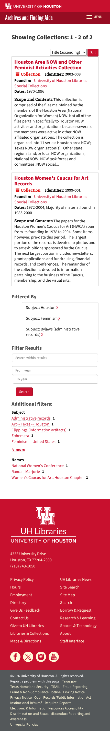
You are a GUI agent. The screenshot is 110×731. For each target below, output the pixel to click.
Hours (15, 587)
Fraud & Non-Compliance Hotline (35, 692)
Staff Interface (72, 641)
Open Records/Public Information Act (62, 697)
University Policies (24, 724)
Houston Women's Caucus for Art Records (51, 181)
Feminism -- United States (34, 441)
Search (66, 602)
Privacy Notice (21, 697)
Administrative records (31, 418)
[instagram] (41, 657)
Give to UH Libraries (27, 626)
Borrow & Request (75, 610)
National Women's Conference (38, 466)
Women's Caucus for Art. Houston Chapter (48, 477)
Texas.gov (69, 681)
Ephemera (21, 436)
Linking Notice (74, 692)
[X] (28, 657)
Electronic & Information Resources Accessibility (46, 708)
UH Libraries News (76, 579)
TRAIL (55, 686)
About (65, 633)
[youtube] (54, 657)
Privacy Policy (22, 579)
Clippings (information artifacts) (39, 430)
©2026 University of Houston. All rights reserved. (47, 676)
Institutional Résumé (26, 703)
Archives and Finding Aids (29, 18)
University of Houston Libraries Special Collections (50, 83)
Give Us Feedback (25, 610)
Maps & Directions (25, 641)
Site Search (70, 587)
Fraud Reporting (75, 686)
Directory (18, 602)
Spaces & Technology (78, 626)
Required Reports (58, 703)
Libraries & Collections (29, 633)
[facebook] (15, 657)
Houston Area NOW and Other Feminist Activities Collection (48, 65)
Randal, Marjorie (26, 471)
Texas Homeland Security (29, 686)
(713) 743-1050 (22, 566)
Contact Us (19, 618)
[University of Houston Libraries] (43, 525)
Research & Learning (77, 618)
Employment (21, 595)
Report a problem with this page (34, 681)
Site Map (67, 595)
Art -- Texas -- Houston (31, 424)
